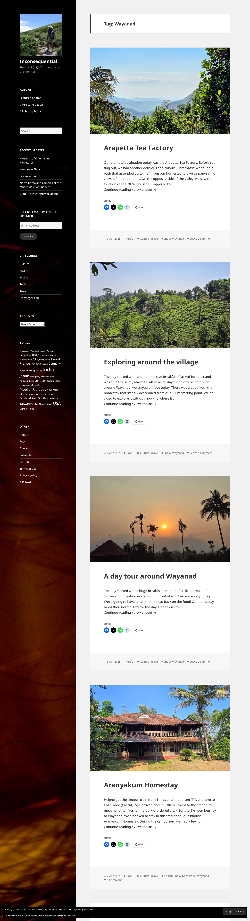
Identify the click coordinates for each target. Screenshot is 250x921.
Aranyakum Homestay (141, 784)
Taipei (58, 398)
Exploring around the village (151, 361)
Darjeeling (46, 359)
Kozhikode (189, 876)
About (24, 435)
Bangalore (25, 355)
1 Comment (114, 880)
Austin (43, 351)
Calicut (168, 876)
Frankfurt (35, 363)
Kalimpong (35, 376)
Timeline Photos (38, 404)
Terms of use (28, 469)
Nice (22, 394)
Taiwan (25, 404)
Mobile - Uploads (33, 389)
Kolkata (24, 380)
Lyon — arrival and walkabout (39, 194)
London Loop (53, 380)
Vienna (23, 408)
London (40, 381)
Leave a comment (201, 238)
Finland (55, 359)
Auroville (35, 351)
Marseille (35, 385)
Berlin (35, 355)
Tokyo (49, 403)
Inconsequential (38, 61)
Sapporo (51, 394)
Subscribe (28, 236)
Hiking (24, 277)
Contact (25, 448)
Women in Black (30, 169)
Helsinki (24, 370)
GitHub (24, 462)
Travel (23, 291)
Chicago (36, 359)
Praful (130, 238)
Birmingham (45, 355)
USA (57, 403)
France (25, 363)
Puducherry (30, 394)
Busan (29, 359)
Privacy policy (28, 475)
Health (24, 271)
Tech (23, 284)
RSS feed (25, 482)
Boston (23, 359)
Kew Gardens (47, 376)
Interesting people (32, 104)
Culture (24, 264)
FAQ (22, 441)
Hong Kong (35, 370)
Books (54, 355)
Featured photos (30, 98)
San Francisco (41, 394)
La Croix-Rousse (30, 176)
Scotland (25, 398)
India (48, 369)
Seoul (35, 398)
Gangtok (44, 364)
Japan (24, 375)
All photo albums (30, 111)
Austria (50, 351)
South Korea (46, 398)
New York (52, 389)
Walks (30, 408)
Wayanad (178, 238)
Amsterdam (25, 351)
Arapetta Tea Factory (138, 147)
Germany (54, 363)
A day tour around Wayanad (150, 575)
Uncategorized (29, 298)
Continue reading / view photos (130, 189)
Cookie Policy (68, 915)
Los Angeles (25, 385)
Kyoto (31, 381)
